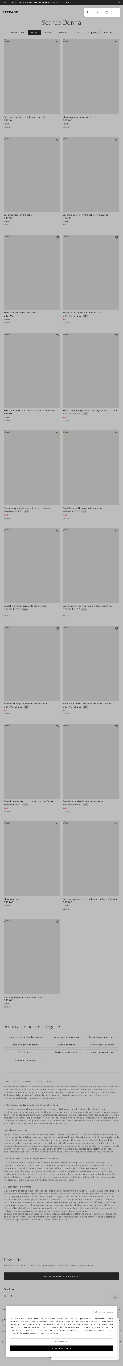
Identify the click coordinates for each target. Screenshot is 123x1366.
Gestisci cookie (61, 1341)
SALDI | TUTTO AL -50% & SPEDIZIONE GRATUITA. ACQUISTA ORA (36, 2)
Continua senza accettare (103, 1312)
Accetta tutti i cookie (61, 1348)
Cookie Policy (52, 1333)
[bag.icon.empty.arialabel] (106, 12)
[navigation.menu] (115, 12)
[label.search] (88, 12)
